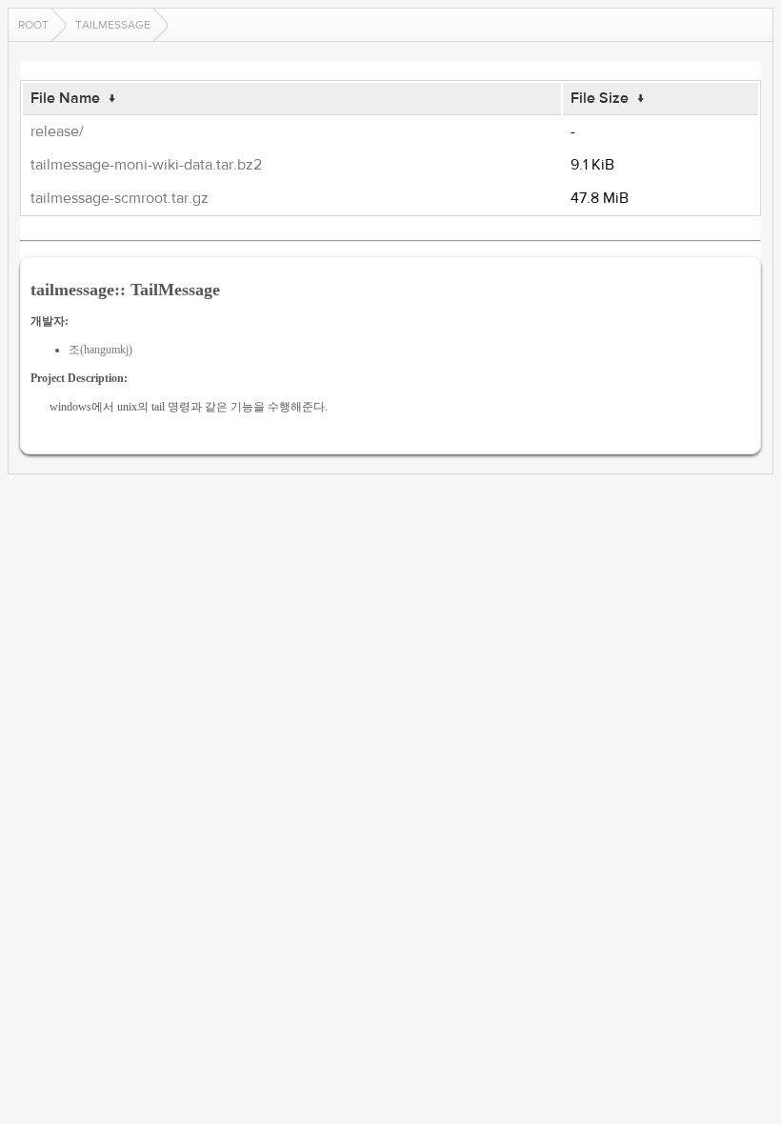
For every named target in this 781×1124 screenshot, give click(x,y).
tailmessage (112, 24)
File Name (65, 98)
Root (33, 24)
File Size (600, 98)
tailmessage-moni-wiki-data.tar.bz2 (146, 164)
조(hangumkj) (100, 349)
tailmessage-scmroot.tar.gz (119, 198)
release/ (57, 131)
